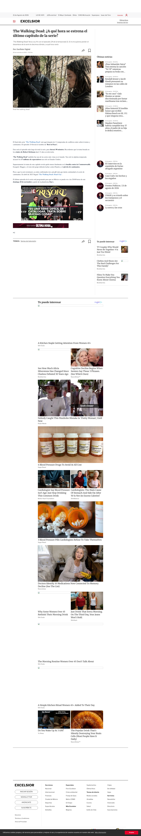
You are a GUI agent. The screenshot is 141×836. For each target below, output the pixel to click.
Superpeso (95, 15)
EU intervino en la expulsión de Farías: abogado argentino (114, 166)
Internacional (49, 792)
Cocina (89, 803)
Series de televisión (28, 241)
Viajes (109, 785)
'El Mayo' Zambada (64, 15)
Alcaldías (90, 799)
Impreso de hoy (122, 22)
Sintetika (48, 810)
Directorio (18, 815)
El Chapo (69, 803)
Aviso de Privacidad (21, 822)
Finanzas (48, 796)
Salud (89, 806)
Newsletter (26, 797)
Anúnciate (120, 15)
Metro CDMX (70, 799)
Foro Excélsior (71, 789)
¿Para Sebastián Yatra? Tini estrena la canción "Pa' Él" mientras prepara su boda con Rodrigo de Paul (115, 68)
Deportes (48, 803)
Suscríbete (26, 808)
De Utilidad (111, 789)
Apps (109, 792)
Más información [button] (100, 832)
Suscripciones (112, 810)
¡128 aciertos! (51, 15)
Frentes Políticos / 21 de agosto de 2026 (116, 186)
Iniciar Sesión (26, 792)
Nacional (48, 789)
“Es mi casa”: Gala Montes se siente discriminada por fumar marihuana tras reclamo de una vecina (116, 97)
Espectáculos (50, 806)
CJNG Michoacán (84, 15)
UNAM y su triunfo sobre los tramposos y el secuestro (116, 198)
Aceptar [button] (131, 832)
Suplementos (91, 785)
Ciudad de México (51, 799)
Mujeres (69, 810)
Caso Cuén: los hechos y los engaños (116, 177)
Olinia (75, 15)
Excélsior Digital (23, 49)
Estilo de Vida (91, 810)
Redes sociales (92, 796)
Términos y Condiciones (22, 818)
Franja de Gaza (71, 796)
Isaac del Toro (106, 15)
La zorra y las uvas (113, 207)
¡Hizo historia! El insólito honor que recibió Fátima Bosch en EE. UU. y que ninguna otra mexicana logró (116, 112)
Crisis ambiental (71, 792)
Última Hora (124, 20)
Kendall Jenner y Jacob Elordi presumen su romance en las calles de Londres (116, 83)
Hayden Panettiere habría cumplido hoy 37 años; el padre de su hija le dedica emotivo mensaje (116, 127)
